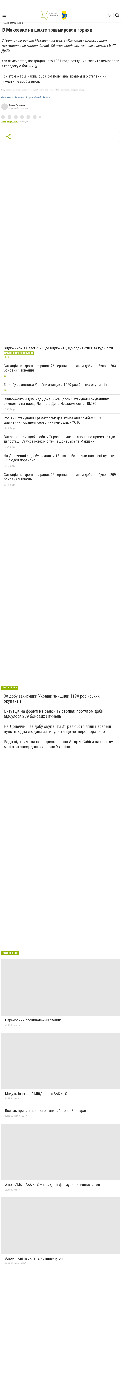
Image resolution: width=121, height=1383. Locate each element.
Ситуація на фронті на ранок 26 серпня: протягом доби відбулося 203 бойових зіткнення (60, 368)
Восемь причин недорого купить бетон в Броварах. (46, 1110)
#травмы (19, 97)
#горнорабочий (33, 97)
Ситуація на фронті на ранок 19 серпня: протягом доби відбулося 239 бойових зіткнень (53, 714)
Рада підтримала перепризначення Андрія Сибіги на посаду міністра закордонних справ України (58, 744)
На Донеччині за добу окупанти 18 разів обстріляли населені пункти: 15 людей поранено (59, 458)
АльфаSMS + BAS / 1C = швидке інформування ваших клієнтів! (55, 1185)
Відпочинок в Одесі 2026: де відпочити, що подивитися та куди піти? (59, 348)
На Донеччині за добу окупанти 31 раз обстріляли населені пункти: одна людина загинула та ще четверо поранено (57, 729)
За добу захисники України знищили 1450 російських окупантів (55, 384)
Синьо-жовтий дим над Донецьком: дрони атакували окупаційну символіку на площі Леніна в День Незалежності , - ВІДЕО (56, 401)
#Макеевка (7, 97)
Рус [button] (110, 15)
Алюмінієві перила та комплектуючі (34, 1258)
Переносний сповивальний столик (33, 1020)
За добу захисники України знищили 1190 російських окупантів (52, 698)
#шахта (46, 97)
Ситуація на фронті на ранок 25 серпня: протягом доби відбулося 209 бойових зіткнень (60, 476)
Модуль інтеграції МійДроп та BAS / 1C (36, 1094)
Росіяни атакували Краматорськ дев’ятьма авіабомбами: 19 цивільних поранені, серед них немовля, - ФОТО (52, 420)
